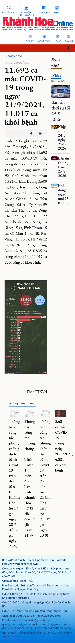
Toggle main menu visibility (70, 47)
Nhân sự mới (44, 12)
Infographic (13, 56)
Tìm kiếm (30, 41)
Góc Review (44, 41)
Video (57, 76)
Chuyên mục (8, 12)
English (69, 41)
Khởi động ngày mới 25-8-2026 (64, 194)
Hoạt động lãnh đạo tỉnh (26, 13)
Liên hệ (57, 41)
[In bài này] (39, 133)
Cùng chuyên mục (23, 403)
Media (57, 12)
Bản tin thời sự (59, 81)
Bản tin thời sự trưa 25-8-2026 (63, 167)
